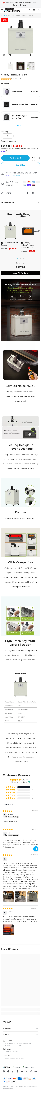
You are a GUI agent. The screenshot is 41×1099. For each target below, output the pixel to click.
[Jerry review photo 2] (20, 896)
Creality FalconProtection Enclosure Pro (28, 245)
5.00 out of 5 (26, 780)
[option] (20, 38)
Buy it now (20, 165)
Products (11, 15)
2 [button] (20, 258)
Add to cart (15, 158)
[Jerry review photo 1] (8, 896)
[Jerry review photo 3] (32, 896)
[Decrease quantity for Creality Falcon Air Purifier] (3, 136)
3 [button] (23, 258)
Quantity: (5, 132)
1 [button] (17, 258)
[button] (33, 55)
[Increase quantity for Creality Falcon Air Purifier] (12, 136)
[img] (8, 811)
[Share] (38, 158)
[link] (20, 310)
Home (3, 15)
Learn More (15, 176)
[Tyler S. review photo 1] (8, 929)
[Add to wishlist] (33, 158)
